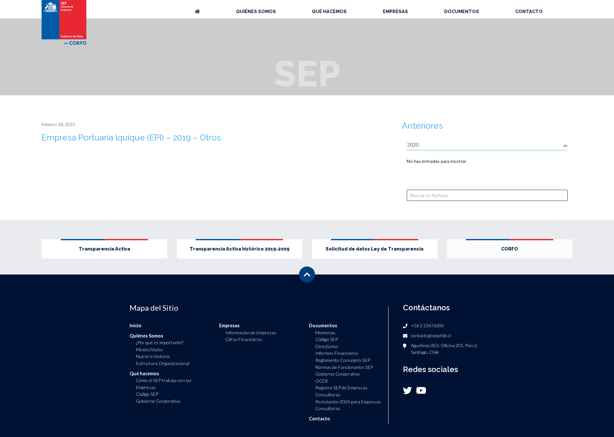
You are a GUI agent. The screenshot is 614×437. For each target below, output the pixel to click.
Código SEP (147, 394)
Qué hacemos (329, 11)
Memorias (325, 332)
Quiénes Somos (256, 11)
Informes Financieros (336, 353)
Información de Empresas (250, 332)
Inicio (135, 325)
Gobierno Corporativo (158, 401)
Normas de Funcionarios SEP (344, 367)
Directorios (326, 346)
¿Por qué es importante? (159, 342)
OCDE (321, 381)
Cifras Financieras (243, 339)
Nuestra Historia (152, 356)
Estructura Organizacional (162, 363)
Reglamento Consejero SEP (342, 360)
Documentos (461, 11)
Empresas (395, 11)
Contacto (529, 11)
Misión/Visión (149, 349)
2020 (413, 144)
